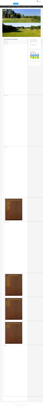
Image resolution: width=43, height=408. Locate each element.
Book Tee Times (16, 3)
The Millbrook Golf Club (7, 3)
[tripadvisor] (38, 1)
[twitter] (39, 1)
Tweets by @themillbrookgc (33, 63)
